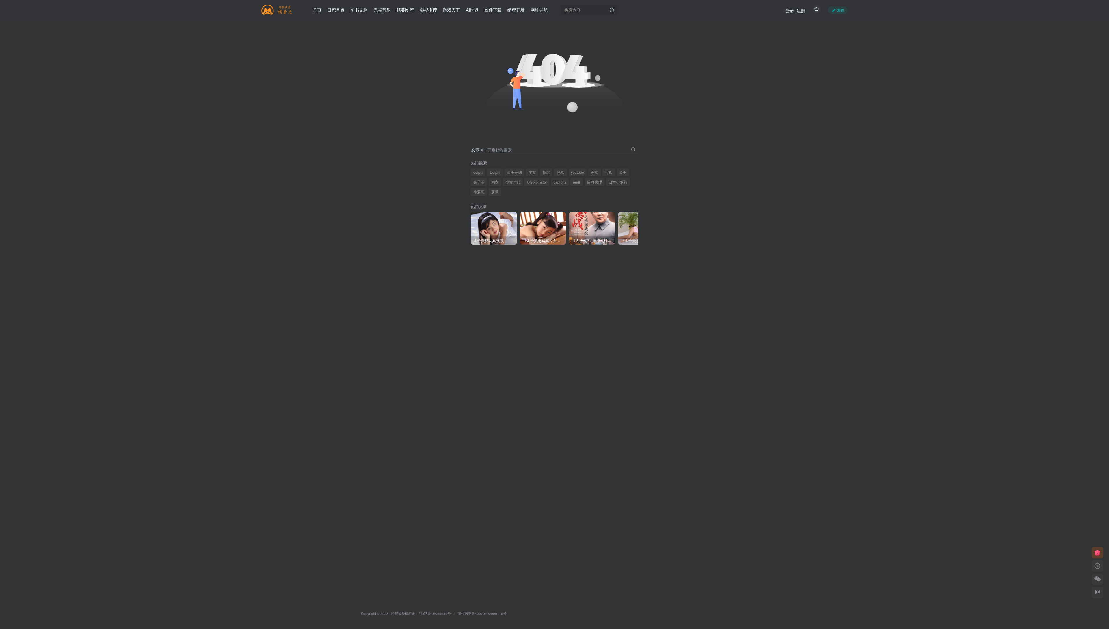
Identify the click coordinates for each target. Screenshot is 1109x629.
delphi (478, 172)
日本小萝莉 (618, 182)
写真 (608, 172)
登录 (789, 11)
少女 (532, 172)
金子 (622, 172)
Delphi (495, 172)
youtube (577, 172)
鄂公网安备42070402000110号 (482, 613)
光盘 (560, 172)
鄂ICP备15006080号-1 (436, 613)
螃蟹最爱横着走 (403, 613)
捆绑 (546, 172)
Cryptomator (537, 182)
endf (576, 182)
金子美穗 (514, 172)
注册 (801, 11)
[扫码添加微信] (1097, 579)
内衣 (495, 182)
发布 (840, 10)
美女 (594, 172)
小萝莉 (479, 192)
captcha (560, 182)
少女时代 (512, 182)
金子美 (479, 182)
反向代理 (594, 182)
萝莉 (495, 192)
